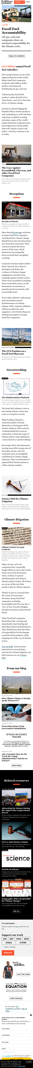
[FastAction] (6, 1056)
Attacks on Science (10, 869)
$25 (5, 939)
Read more (16, 765)
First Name (6, 1029)
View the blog (16, 998)
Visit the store (23, 974)
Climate (5, 25)
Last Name (6, 1035)
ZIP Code (5, 1042)
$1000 (9, 943)
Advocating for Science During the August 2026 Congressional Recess (16, 810)
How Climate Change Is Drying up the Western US (16, 699)
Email (4, 1049)
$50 (11, 939)
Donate (18, 2)
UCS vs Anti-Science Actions (15, 842)
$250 (26, 939)
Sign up (20, 1057)
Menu (28, 2)
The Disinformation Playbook (15, 397)
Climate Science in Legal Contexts (13, 548)
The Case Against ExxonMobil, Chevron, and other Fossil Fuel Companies (16, 172)
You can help (7, 647)
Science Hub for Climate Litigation (15, 500)
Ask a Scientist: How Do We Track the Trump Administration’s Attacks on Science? (14, 757)
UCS (17, 926)
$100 (18, 939)
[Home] (7, 2)
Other (23, 943)
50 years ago (16, 232)
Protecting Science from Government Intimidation (14, 727)
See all (16, 911)
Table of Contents (16, 56)
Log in (15, 1057)
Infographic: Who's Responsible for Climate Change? (16, 900)
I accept (29, 1062)
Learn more (21, 1066)
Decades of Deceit (10, 221)
